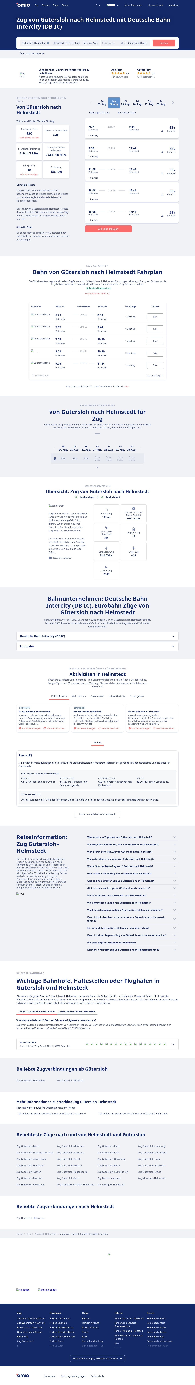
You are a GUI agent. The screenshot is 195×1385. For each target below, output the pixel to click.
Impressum (50, 1376)
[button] (91, 43)
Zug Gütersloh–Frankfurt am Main (34, 1152)
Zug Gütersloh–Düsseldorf (30, 1080)
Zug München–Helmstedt (151, 1178)
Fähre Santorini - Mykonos (129, 1318)
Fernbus (46, 5)
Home (19, 1234)
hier (127, 386)
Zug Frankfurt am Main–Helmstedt (75, 1184)
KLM (84, 1336)
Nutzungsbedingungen (73, 1376)
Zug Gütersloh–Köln (108, 1152)
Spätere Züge (154, 375)
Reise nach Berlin (156, 1318)
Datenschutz (97, 1376)
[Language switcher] (113, 5)
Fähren (65, 5)
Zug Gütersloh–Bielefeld (70, 1080)
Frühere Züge (41, 375)
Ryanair (86, 1318)
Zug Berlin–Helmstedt (109, 1178)
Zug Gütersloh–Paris (109, 1146)
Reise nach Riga (155, 1336)
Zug (36, 5)
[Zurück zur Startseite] (25, 5)
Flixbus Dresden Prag (61, 1327)
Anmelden (174, 5)
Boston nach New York (29, 1327)
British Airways (90, 1327)
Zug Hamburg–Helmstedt (30, 1184)
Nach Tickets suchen (29, 137)
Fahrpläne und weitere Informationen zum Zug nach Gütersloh (52, 1113)
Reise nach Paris (156, 1322)
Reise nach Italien (156, 1332)
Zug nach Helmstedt (45, 1234)
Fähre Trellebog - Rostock (128, 1330)
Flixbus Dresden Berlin (62, 1332)
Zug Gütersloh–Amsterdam (31, 1159)
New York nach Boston (29, 1332)
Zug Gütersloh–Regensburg (72, 1171)
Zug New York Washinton (31, 1318)
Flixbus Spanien (58, 1322)
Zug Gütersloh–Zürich (69, 1159)
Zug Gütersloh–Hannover (30, 1165)
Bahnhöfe (22, 1336)
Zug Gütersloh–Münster (29, 1178)
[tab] (99, 112)
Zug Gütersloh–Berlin (27, 1146)
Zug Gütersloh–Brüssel (69, 1165)
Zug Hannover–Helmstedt (30, 1218)
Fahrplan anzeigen (29, 174)
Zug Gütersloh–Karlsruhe (151, 1165)
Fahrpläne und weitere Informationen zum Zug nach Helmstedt (133, 1113)
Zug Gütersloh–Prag (149, 1159)
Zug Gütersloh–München (70, 1146)
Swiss (85, 1332)
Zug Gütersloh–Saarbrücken (113, 1171)
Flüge (55, 5)
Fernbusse (55, 1313)
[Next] (172, 102)
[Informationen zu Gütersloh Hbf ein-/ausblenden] (173, 1044)
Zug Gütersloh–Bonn (68, 1178)
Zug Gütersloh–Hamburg (151, 1146)
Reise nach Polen (156, 1327)
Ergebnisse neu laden (95, 293)
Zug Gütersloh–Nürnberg (111, 1159)
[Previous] (54, 448)
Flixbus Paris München (62, 1336)
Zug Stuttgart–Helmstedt (111, 1184)
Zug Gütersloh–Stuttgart (70, 1152)
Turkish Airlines (90, 1322)
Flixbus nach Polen (60, 1318)
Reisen (150, 1313)
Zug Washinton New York (31, 1322)
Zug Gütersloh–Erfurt (149, 1171)
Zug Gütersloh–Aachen (28, 1171)
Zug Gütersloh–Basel (109, 1165)
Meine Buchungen (133, 5)
